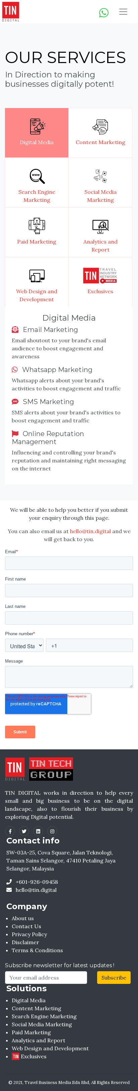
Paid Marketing (31, 1032)
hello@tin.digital (90, 531)
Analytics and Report (38, 1040)
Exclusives (30, 1056)
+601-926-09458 (36, 881)
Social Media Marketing (42, 1024)
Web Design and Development (50, 1048)
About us (23, 918)
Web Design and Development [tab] (36, 295)
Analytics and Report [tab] (100, 245)
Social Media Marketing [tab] (100, 196)
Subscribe (113, 977)
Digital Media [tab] (37, 142)
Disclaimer (25, 942)
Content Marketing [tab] (100, 142)
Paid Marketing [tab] (36, 241)
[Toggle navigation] (123, 11)
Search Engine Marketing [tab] (36, 196)
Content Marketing (36, 1008)
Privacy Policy (29, 934)
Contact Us (26, 926)
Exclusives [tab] (100, 291)
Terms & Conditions (37, 950)
